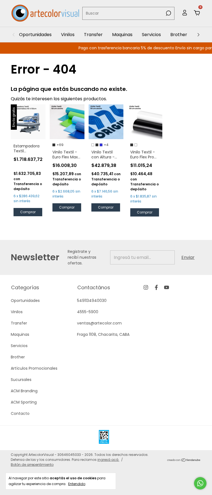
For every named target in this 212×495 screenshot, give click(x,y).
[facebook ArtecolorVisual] (156, 287)
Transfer (93, 34)
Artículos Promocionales (34, 368)
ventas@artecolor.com (99, 323)
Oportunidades (35, 34)
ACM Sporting (24, 402)
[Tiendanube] (184, 460)
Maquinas (122, 34)
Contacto (20, 413)
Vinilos (68, 34)
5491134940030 (92, 300)
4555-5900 (87, 312)
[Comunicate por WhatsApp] (200, 483)
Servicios (151, 34)
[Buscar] (168, 13)
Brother (178, 34)
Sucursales (21, 379)
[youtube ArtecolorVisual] (166, 287)
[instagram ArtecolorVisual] (146, 287)
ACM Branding (24, 391)
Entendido (76, 484)
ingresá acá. (108, 459)
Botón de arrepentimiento (32, 464)
